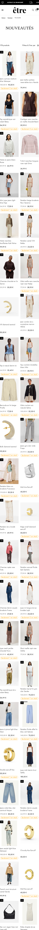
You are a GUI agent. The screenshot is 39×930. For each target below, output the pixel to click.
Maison (3, 18)
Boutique (10, 18)
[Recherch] (33, 10)
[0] (36, 10)
